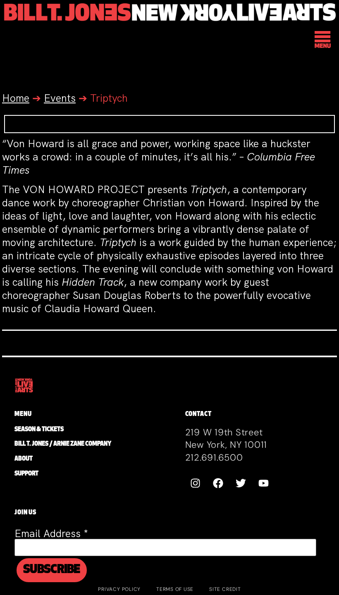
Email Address (51, 533)
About (23, 459)
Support (26, 474)
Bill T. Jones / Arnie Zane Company (62, 444)
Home (15, 98)
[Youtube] (263, 483)
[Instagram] (195, 483)
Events (60, 98)
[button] (323, 41)
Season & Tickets (39, 430)
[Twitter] (241, 483)
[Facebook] (218, 483)
